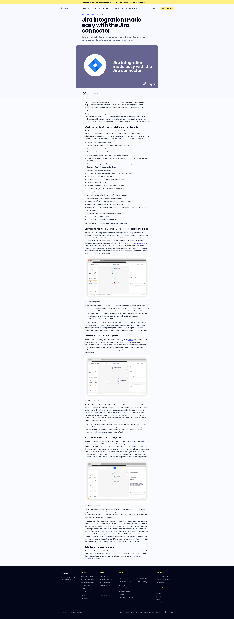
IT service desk (104, 595)
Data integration (105, 586)
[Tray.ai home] (64, 8)
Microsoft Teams (120, 243)
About (158, 590)
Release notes (142, 588)
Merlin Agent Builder (87, 576)
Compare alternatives (126, 597)
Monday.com (131, 243)
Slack (111, 243)
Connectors (116, 8)
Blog (83, 14)
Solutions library (105, 576)
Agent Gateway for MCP (88, 579)
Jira (134, 102)
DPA (137, 612)
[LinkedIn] (165, 612)
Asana (140, 243)
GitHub (130, 340)
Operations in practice (95, 14)
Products (86, 8)
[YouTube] (172, 612)
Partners (159, 596)
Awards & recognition (163, 579)
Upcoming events (124, 585)
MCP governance (105, 583)
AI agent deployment (106, 579)
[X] (168, 612)
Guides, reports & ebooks (126, 582)
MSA (132, 612)
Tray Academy (142, 582)
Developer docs (143, 579)
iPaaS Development (87, 589)
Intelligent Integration (87, 583)
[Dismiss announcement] (171, 2)
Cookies (127, 612)
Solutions (95, 8)
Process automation (106, 589)
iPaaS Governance (86, 586)
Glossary (121, 594)
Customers (105, 8)
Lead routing (103, 592)
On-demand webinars (126, 588)
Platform (83, 573)
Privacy (120, 612)
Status (158, 612)
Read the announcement (138, 2)
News (158, 600)
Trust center (160, 583)
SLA (141, 612)
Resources (132, 8)
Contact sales (167, 8)
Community (141, 585)
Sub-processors (149, 612)
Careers (159, 593)
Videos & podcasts (124, 591)
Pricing (124, 8)
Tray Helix (84, 592)
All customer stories (162, 576)
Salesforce (145, 441)
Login (154, 8)
